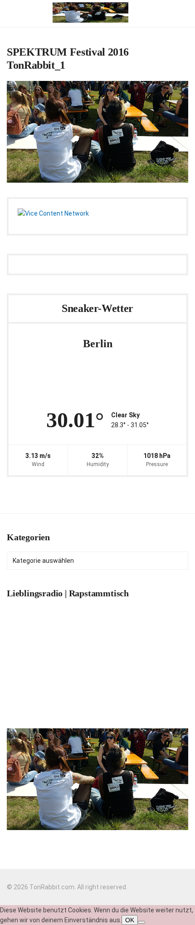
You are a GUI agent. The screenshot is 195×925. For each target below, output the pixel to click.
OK (129, 920)
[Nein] (141, 922)
